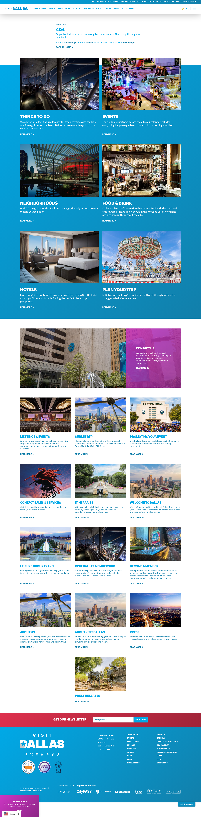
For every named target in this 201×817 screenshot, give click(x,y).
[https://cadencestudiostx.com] (173, 791)
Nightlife (89, 8)
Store (116, 2)
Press (167, 2)
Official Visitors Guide (167, 742)
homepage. (128, 42)
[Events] (141, 84)
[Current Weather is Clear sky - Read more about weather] (183, 8)
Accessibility (189, 2)
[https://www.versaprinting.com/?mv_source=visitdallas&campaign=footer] (138, 791)
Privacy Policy (25, 790)
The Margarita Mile (130, 2)
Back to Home (63, 47)
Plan (108, 8)
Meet (116, 8)
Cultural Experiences (167, 752)
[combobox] (11, 814)
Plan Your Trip (119, 290)
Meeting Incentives (101, 2)
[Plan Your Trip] (141, 257)
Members (176, 2)
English (13, 814)
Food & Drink (64, 8)
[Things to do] (59, 84)
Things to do (39, 8)
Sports (100, 8)
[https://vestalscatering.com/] (154, 791)
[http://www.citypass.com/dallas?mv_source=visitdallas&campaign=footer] (84, 791)
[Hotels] (59, 257)
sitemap (71, 42)
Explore (77, 8)
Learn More (142, 368)
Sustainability (163, 749)
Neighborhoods (39, 203)
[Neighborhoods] (59, 170)
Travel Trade (155, 2)
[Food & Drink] (141, 170)
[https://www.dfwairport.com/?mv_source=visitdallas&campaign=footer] (64, 791)
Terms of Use (37, 790)
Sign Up (139, 719)
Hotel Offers (128, 8)
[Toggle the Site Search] (188, 8)
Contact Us (162, 763)
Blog (144, 2)
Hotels (28, 290)
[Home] (16, 8)
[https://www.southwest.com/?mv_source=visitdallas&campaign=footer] (122, 791)
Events (52, 8)
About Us (161, 734)
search (89, 42)
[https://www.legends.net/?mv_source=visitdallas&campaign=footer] (103, 791)
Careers (161, 738)
